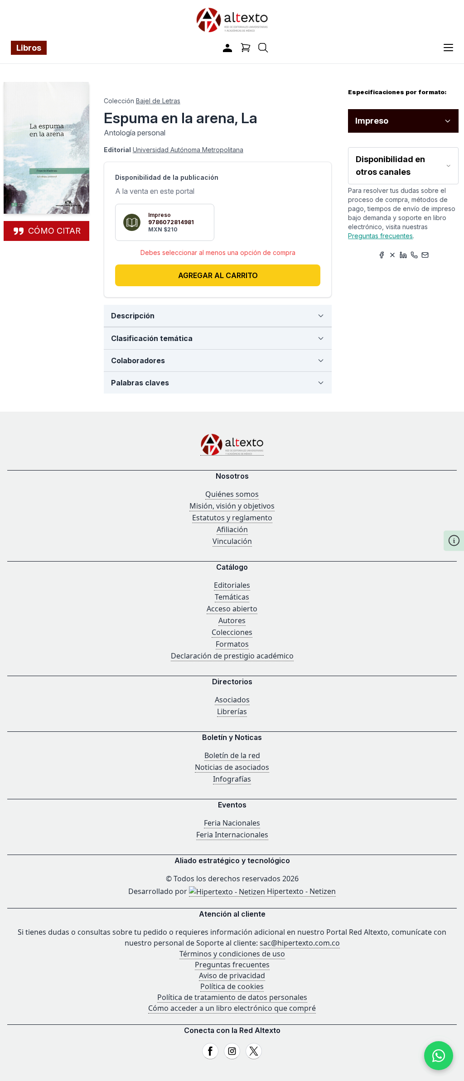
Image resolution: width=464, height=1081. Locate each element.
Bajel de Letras (158, 101)
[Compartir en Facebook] (381, 255)
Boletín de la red (232, 755)
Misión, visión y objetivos (232, 506)
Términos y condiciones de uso (232, 954)
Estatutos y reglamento (232, 518)
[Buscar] (263, 47)
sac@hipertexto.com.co (300, 943)
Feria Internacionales (232, 835)
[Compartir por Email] (425, 255)
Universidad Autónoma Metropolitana (188, 150)
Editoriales (232, 585)
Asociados (232, 700)
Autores (232, 620)
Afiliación (232, 529)
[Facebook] (210, 1051)
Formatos (232, 644)
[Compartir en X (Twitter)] (392, 255)
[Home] (232, 444)
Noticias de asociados (232, 767)
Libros (28, 48)
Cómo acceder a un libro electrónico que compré (232, 1008)
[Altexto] (232, 19)
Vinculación (232, 541)
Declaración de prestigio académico (232, 656)
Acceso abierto (232, 609)
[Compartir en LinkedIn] (403, 255)
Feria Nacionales (232, 823)
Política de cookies (232, 986)
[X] (254, 1051)
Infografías (232, 779)
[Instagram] (232, 1051)
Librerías (232, 711)
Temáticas (232, 597)
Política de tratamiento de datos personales (232, 997)
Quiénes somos (232, 494)
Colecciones (232, 632)
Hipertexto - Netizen (300, 891)
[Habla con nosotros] (438, 1055)
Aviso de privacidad (232, 975)
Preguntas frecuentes (380, 236)
